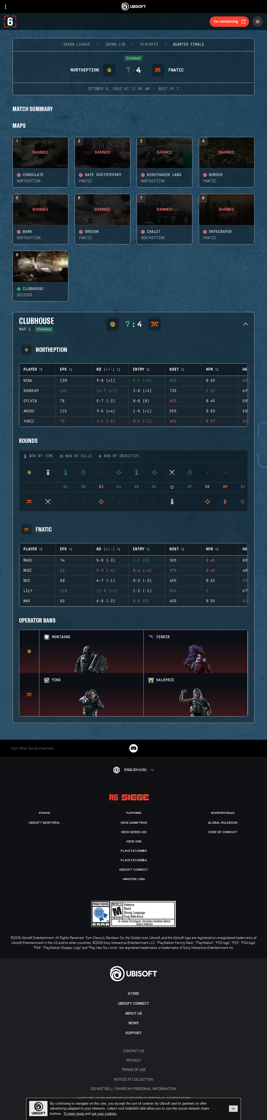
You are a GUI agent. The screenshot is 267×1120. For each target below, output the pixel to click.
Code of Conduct (223, 832)
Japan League (76, 45)
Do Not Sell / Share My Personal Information (133, 1088)
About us (133, 1013)
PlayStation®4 (134, 860)
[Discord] (133, 748)
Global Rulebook (223, 822)
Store (133, 994)
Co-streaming (226, 21)
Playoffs (149, 45)
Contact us (133, 1050)
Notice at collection (133, 1079)
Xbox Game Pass (133, 822)
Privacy (133, 1060)
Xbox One (134, 841)
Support (133, 1033)
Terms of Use (134, 1069)
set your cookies (104, 1114)
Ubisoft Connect (133, 1003)
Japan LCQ (115, 45)
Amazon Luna (134, 879)
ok (233, 1108)
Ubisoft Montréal (44, 822)
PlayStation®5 (134, 851)
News (134, 1023)
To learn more (74, 1114)
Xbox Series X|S (134, 832)
